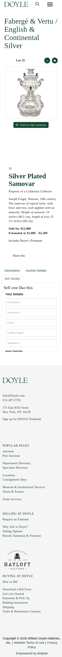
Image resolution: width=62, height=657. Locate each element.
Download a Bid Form (17, 589)
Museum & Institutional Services (24, 487)
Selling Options (13, 531)
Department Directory (16, 463)
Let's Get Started (13, 593)
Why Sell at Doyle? (15, 526)
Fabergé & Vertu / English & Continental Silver (30, 33)
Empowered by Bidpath (32, 653)
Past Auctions (11, 455)
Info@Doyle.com (14, 395)
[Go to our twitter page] (13, 440)
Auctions (8, 451)
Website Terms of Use (29, 642)
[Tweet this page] (38, 255)
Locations (9, 475)
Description (12, 270)
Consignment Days (15, 479)
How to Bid (10, 581)
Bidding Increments (15, 602)
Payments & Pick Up (16, 598)
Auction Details (36, 270)
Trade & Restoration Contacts (22, 611)
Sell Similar (12, 278)
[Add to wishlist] (55, 60)
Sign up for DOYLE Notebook (22, 419)
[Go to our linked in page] (20, 440)
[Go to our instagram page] (53, 255)
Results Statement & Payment (22, 535)
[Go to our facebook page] (6, 440)
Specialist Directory (15, 467)
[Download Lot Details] (47, 60)
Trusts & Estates (13, 491)
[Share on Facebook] (31, 255)
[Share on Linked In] (45, 255)
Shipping (8, 607)
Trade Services (12, 499)
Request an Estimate (16, 519)
